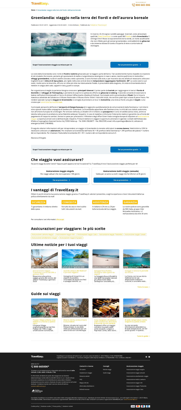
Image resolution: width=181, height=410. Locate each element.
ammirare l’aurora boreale (51, 102)
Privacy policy (57, 406)
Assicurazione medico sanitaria (136, 379)
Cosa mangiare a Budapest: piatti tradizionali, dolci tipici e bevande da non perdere (105, 321)
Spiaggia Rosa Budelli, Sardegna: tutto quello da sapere (104, 272)
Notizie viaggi (107, 369)
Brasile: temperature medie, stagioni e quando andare (136, 321)
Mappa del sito (84, 383)
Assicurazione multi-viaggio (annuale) (121, 171)
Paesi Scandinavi (104, 36)
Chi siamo (83, 369)
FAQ (81, 379)
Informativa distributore (87, 386)
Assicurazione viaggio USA (134, 383)
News (33, 10)
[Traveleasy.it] (40, 4)
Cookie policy (35, 406)
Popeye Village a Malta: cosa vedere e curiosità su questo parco (44, 321)
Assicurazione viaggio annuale (136, 373)
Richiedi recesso (84, 389)
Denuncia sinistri (85, 376)
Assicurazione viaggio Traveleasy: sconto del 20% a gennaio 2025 (44, 272)
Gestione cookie (46, 406)
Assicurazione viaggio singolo (60, 171)
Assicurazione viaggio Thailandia (136, 386)
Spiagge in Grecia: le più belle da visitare (136, 272)
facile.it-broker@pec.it (130, 399)
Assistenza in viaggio (86, 373)
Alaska (128, 36)
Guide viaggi (107, 373)
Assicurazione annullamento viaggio (137, 376)
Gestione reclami (68, 406)
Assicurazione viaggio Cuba (135, 389)
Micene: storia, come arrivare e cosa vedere (75, 321)
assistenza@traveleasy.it (38, 386)
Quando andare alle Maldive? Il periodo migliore (75, 272)
